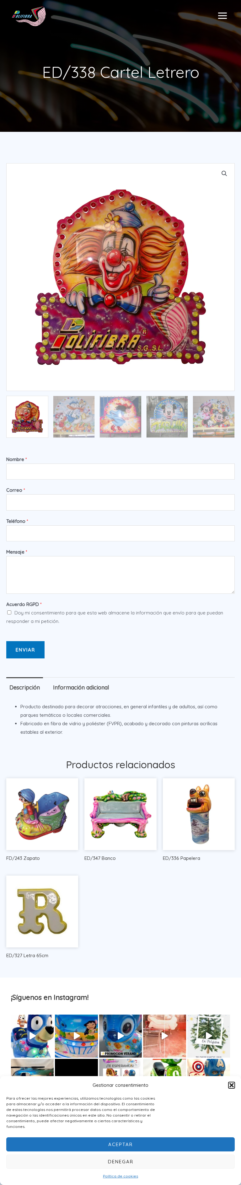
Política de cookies (120, 1176)
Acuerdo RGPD (24, 604)
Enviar (25, 650)
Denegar (120, 1162)
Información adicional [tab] (81, 687)
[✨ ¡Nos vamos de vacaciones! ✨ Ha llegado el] (76, 1036)
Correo (15, 490)
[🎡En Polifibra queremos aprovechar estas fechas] (208, 1036)
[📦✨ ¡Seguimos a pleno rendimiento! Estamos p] (164, 1036)
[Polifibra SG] (29, 16)
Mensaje (16, 552)
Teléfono (17, 521)
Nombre (16, 459)
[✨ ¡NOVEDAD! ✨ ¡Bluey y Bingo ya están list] (32, 1036)
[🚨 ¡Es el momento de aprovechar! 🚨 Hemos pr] (120, 1036)
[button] (231, 1085)
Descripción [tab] (24, 687)
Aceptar (120, 1144)
